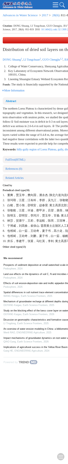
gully (60, 149)
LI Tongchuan (31, 59)
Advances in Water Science (20, 15)
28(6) (55, 15)
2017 (45, 15)
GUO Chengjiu (51, 59)
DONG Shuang (12, 59)
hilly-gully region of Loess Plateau (36, 149)
